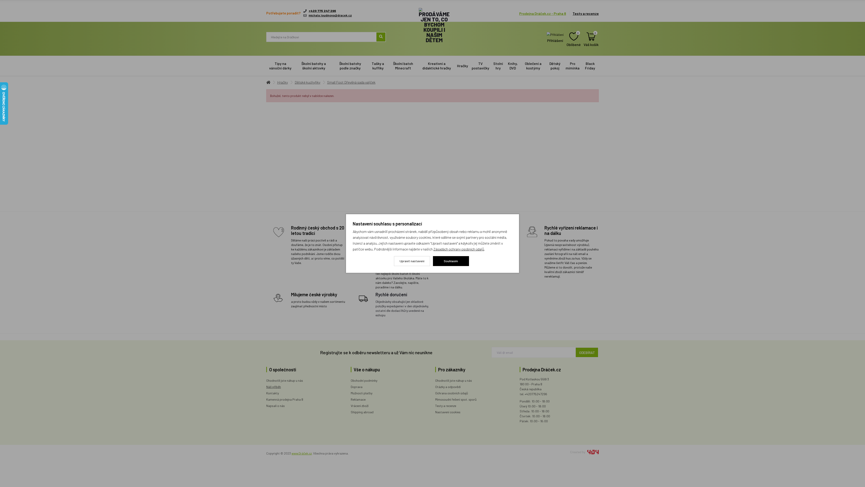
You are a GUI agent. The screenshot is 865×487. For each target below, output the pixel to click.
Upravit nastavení (412, 261)
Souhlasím (451, 261)
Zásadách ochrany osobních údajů (458, 249)
